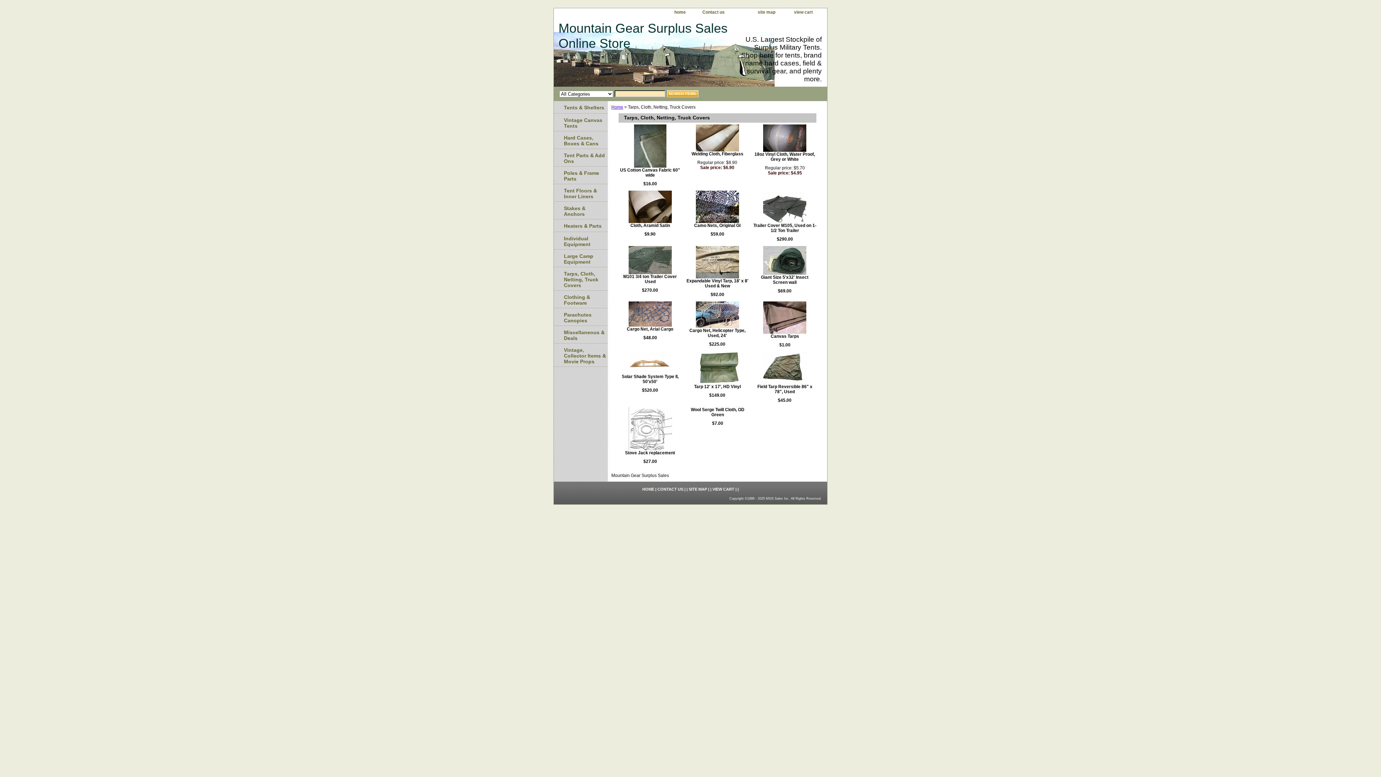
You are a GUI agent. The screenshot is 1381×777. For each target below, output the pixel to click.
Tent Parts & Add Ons (584, 158)
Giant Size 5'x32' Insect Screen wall (784, 280)
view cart (803, 12)
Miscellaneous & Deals (584, 335)
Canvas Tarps (785, 336)
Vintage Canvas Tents (583, 123)
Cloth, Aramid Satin (650, 225)
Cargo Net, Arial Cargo (650, 329)
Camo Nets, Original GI (717, 225)
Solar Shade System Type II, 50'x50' (650, 379)
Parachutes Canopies (578, 317)
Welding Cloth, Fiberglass (717, 153)
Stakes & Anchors (574, 211)
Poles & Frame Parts (581, 176)
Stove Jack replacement (650, 452)
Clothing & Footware (577, 300)
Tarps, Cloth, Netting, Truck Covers (581, 279)
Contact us (713, 12)
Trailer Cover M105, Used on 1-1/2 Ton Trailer (784, 228)
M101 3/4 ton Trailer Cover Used (650, 279)
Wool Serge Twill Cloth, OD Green (717, 412)
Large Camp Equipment (578, 259)
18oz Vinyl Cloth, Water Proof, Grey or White (785, 157)
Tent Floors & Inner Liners (580, 193)
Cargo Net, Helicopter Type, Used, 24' (717, 333)
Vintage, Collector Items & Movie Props (585, 355)
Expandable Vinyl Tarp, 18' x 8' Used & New (717, 283)
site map (766, 12)
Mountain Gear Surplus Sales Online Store (643, 36)
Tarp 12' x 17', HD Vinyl (717, 386)
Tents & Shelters (584, 107)
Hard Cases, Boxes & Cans (581, 140)
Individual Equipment (577, 241)
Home (617, 107)
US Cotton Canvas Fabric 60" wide (650, 173)
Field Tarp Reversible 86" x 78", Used (784, 389)
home (680, 12)
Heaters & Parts (583, 226)
